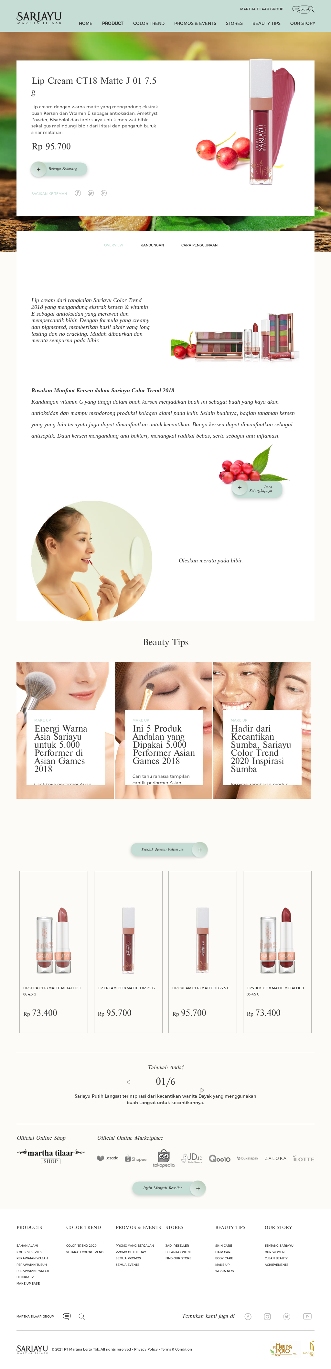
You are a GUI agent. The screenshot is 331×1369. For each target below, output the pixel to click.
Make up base (28, 1283)
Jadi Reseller (177, 1245)
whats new (224, 1271)
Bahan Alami (27, 1245)
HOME (85, 23)
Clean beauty (276, 1258)
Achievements (276, 1264)
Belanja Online (179, 1252)
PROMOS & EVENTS (195, 23)
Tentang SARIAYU (279, 1245)
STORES (234, 23)
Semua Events (127, 1264)
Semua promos (128, 1258)
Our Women (274, 1252)
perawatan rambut (32, 1271)
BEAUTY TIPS (266, 23)
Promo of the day (131, 1252)
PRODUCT (112, 23)
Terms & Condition (176, 1349)
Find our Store (178, 1258)
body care (224, 1258)
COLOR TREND (149, 23)
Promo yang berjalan (135, 1245)
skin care (223, 1245)
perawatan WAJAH (32, 1258)
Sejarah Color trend (84, 1252)
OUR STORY (302, 23)
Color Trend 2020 (81, 1245)
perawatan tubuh (31, 1264)
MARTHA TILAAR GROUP (35, 1316)
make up (222, 1264)
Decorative (26, 1277)
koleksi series (29, 1252)
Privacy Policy (146, 1349)
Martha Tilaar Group (261, 9)
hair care (223, 1252)
